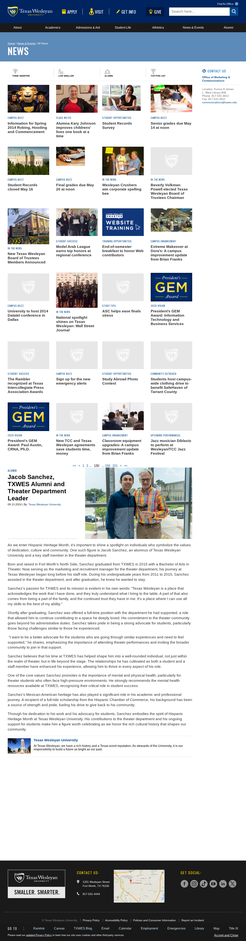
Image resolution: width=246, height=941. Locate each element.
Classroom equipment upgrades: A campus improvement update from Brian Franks (121, 447)
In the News (109, 179)
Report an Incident (192, 920)
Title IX (233, 928)
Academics (52, 27)
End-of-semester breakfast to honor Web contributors (123, 251)
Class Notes (63, 118)
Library (199, 928)
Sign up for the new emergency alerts (73, 381)
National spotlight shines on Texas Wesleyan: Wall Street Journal (75, 323)
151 (115, 465)
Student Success (67, 241)
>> (125, 465)
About (17, 27)
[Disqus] (100, 805)
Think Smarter (21, 76)
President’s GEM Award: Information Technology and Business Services (167, 317)
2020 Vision (158, 306)
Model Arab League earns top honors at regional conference (73, 251)
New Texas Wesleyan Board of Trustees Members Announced (27, 258)
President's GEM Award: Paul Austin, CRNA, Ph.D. (25, 445)
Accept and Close (226, 935)
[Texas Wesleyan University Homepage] (34, 11)
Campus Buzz (16, 118)
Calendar (125, 928)
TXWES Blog (83, 928)
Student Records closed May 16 (22, 187)
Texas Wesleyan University (44, 504)
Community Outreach (163, 374)
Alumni (228, 27)
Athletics (158, 27)
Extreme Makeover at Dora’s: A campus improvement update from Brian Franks (169, 253)
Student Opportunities (116, 118)
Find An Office (225, 3)
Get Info (128, 11)
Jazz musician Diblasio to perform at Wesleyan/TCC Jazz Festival (171, 447)
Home (11, 43)
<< (74, 465)
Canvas (59, 928)
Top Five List (158, 76)
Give (157, 11)
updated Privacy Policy (39, 935)
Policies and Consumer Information (154, 920)
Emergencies (176, 928)
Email (105, 928)
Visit (99, 11)
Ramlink (39, 928)
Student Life (123, 27)
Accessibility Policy (116, 920)
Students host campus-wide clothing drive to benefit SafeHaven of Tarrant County (171, 385)
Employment (149, 928)
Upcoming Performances (165, 435)
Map (216, 928)
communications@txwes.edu (219, 102)
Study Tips (109, 306)
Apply (72, 11)
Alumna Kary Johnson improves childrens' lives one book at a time (76, 129)
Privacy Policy (91, 920)
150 (107, 465)
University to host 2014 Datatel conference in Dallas (28, 315)
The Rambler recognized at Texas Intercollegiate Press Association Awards (26, 385)
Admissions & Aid (88, 27)
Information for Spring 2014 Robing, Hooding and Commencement (27, 127)
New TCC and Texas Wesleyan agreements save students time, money (75, 447)
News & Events (193, 27)
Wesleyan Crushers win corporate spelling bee (121, 189)
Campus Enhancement (163, 241)
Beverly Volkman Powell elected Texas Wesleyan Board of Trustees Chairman (169, 191)
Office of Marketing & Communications (216, 79)
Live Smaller (66, 76)
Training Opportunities (117, 241)
